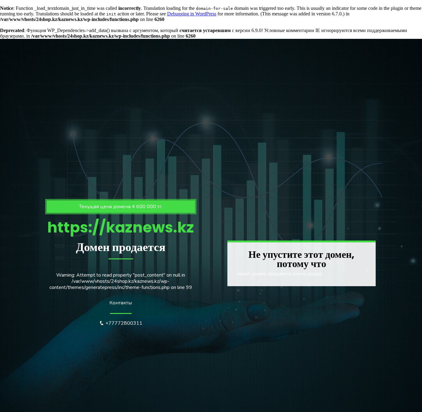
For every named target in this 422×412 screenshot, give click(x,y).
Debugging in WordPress (191, 13)
